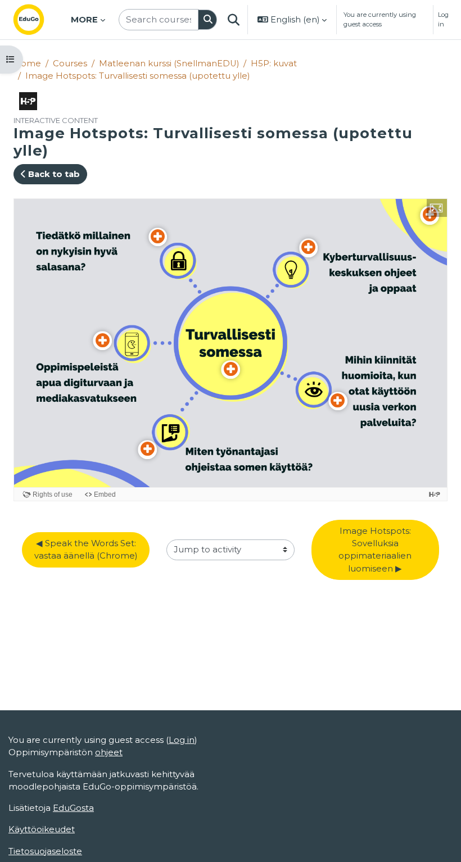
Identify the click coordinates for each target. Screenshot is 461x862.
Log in (443, 19)
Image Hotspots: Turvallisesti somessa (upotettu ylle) (137, 76)
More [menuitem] (84, 20)
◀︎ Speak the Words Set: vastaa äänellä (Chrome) (86, 549)
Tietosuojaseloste (45, 851)
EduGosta (73, 808)
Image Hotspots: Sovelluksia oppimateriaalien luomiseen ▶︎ (376, 550)
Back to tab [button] (53, 174)
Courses (70, 63)
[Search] (207, 20)
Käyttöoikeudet (41, 829)
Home (27, 63)
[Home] (37, 19)
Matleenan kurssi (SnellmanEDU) (169, 63)
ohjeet (109, 752)
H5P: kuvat (274, 63)
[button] (233, 19)
